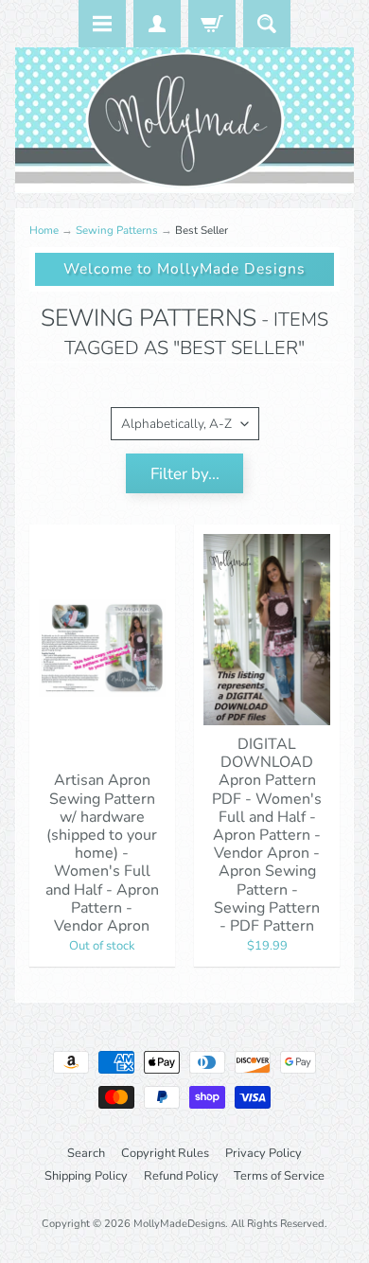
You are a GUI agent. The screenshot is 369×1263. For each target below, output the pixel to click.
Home (44, 230)
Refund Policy (181, 1175)
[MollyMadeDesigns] (184, 120)
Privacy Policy (263, 1153)
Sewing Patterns (117, 230)
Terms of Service (279, 1175)
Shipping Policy (86, 1175)
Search (86, 1153)
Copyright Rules (165, 1153)
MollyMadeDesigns (179, 1224)
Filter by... (185, 474)
